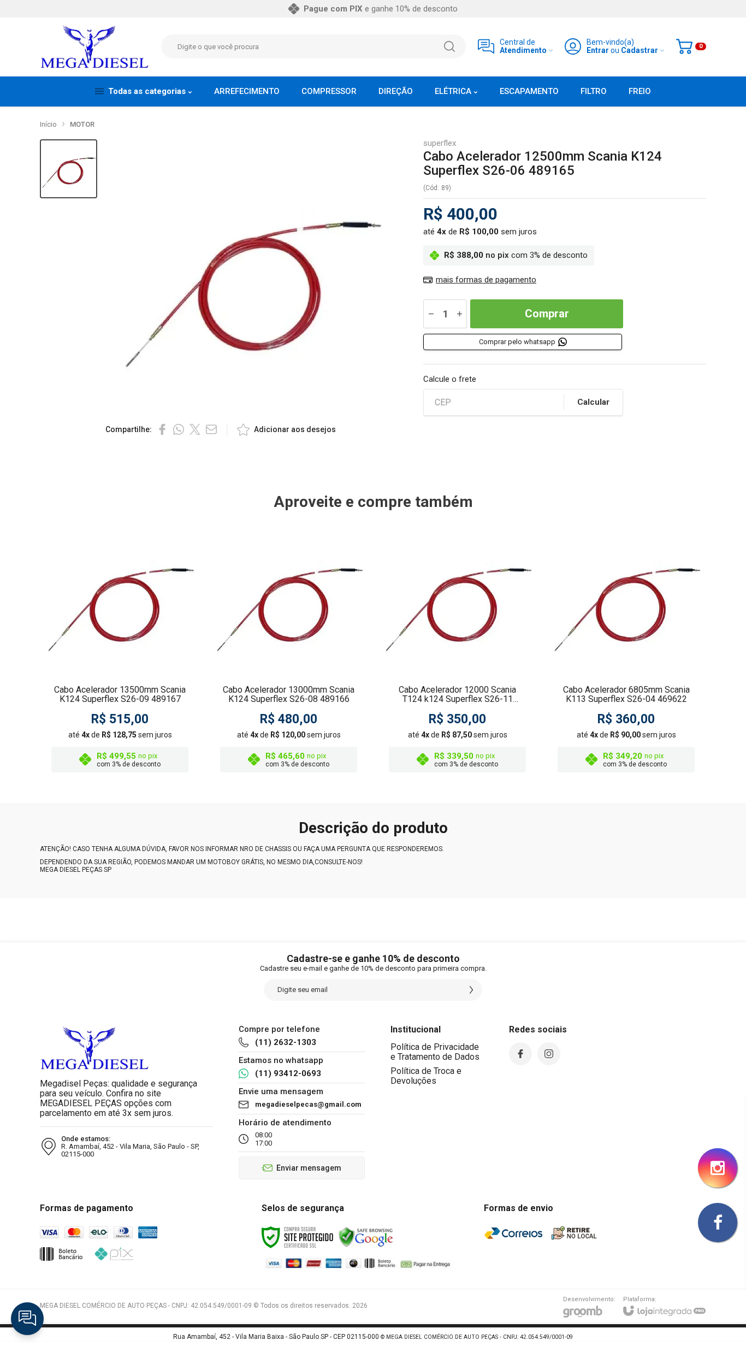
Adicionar (141, 691)
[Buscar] (449, 46)
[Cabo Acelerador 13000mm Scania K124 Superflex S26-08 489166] (288, 650)
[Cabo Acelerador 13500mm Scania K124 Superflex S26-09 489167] (119, 650)
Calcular (593, 402)
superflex (439, 143)
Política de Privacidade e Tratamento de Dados (434, 1052)
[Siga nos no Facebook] (520, 1053)
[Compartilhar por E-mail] (211, 429)
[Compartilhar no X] (195, 429)
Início (48, 124)
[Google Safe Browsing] (366, 1237)
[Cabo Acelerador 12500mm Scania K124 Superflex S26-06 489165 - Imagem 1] (68, 169)
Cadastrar (639, 50)
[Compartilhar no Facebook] (162, 429)
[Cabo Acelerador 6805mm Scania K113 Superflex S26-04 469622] (626, 650)
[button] (68, 169)
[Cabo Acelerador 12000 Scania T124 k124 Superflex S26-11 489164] (457, 650)
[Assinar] (471, 990)
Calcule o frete (449, 379)
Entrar (598, 50)
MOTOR (82, 124)
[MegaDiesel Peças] (94, 46)
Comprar (547, 313)
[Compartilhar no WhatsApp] (178, 429)
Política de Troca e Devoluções (425, 1076)
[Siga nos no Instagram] (548, 1053)
